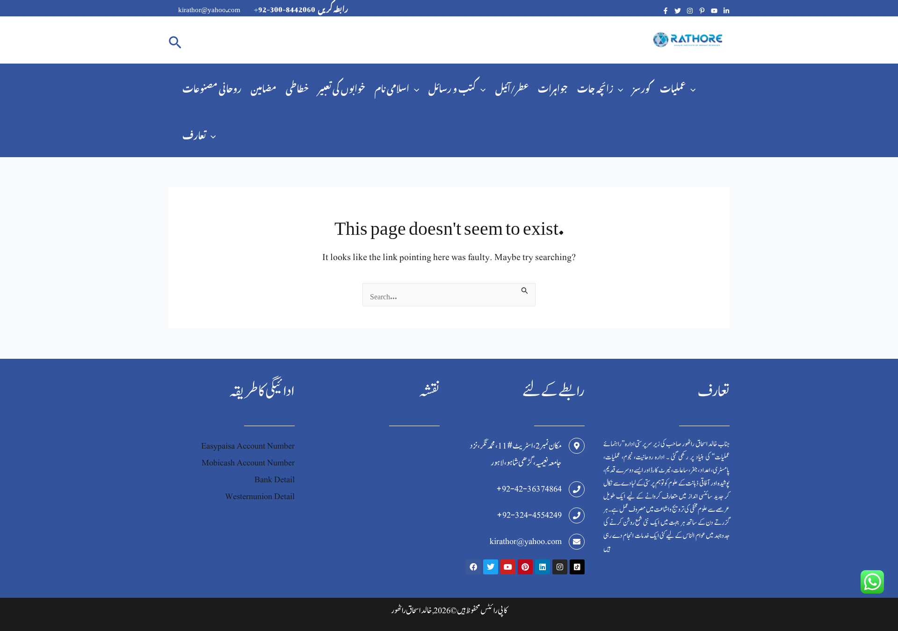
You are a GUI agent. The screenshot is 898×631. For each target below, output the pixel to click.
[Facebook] (665, 10)
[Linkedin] (726, 10)
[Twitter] (677, 10)
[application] (414, 87)
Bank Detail (274, 479)
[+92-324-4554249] (577, 515)
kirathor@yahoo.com (526, 541)
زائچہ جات (595, 87)
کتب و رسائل (452, 87)
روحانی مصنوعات (211, 87)
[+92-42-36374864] (577, 489)
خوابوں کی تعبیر (341, 87)
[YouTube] (714, 10)
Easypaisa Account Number (248, 446)
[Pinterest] (702, 10)
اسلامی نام (392, 87)
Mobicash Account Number (248, 463)
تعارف (194, 134)
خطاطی (297, 87)
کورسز (641, 87)
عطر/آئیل (512, 87)
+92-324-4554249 (529, 515)
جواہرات (553, 87)
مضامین (263, 87)
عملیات (673, 87)
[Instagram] (690, 10)
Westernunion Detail (260, 496)
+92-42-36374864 (529, 489)
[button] (175, 40)
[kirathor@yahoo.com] (577, 542)
